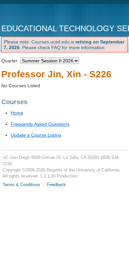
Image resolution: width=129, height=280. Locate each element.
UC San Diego (39, 14)
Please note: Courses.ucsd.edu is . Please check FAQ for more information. (64, 44)
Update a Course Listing (36, 135)
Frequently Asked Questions (40, 124)
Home (17, 112)
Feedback (56, 184)
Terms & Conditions (21, 184)
